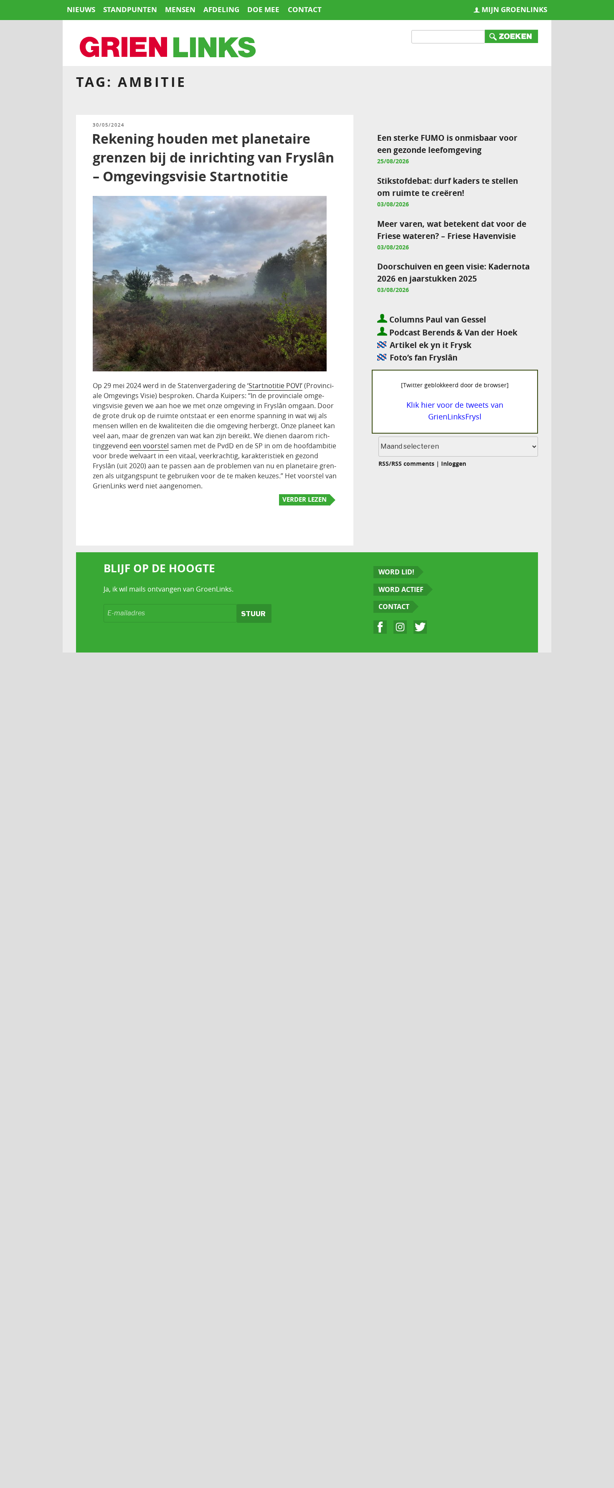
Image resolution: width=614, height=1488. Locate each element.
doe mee (263, 9)
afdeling (221, 9)
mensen (180, 9)
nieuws (81, 9)
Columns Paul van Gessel (436, 319)
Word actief (401, 589)
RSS (383, 463)
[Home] (168, 48)
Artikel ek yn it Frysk (431, 344)
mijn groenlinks (514, 9)
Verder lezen (304, 499)
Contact (393, 606)
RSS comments (412, 463)
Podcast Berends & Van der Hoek (452, 332)
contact (305, 9)
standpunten (130, 9)
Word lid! (396, 571)
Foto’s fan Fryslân (423, 357)
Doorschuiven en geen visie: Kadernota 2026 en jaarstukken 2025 (453, 272)
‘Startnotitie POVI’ (274, 385)
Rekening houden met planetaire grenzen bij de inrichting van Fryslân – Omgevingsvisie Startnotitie (213, 157)
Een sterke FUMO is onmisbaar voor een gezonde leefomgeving (447, 143)
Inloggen (453, 463)
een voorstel (149, 445)
